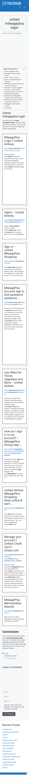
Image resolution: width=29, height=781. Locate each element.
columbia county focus (9, 740)
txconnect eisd (7, 729)
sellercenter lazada (11, 656)
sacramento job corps (9, 762)
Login (6, 653)
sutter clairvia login (8, 743)
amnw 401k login (7, 748)
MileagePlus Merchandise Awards (12, 105)
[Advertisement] (14, 51)
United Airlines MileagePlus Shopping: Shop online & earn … (14, 97)
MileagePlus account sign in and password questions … (14, 84)
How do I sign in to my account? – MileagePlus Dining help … (14, 92)
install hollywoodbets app (10, 732)
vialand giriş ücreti (8, 759)
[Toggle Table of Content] (23, 69)
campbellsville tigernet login (11, 756)
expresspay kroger (8, 745)
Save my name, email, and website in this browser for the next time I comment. (14, 707)
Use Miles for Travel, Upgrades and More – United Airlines (14, 88)
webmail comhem (8, 765)
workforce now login (8, 754)
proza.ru (5, 737)
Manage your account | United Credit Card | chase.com (14, 101)
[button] (20, 7)
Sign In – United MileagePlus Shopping (13, 80)
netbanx (5, 734)
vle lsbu (4, 767)
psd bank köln (7, 751)
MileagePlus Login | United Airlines (12, 74)
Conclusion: (8, 108)
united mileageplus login (11, 71)
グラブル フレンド (10, 658)
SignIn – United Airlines (11, 77)
